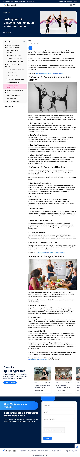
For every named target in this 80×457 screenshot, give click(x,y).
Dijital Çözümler (31, 450)
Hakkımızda (62, 1)
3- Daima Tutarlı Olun (12, 76)
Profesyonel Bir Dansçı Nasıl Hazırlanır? (13, 65)
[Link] (38, 43)
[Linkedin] (34, 43)
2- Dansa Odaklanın (12, 73)
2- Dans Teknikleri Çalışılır (14, 55)
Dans (8, 12)
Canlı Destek (69, 1)
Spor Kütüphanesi (43, 450)
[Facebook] (28, 43)
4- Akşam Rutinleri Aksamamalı (15, 61)
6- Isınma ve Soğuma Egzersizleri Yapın (12, 86)
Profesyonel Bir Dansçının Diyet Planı (14, 91)
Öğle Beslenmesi (11, 98)
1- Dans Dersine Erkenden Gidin (15, 70)
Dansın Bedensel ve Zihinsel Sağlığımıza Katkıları (51, 252)
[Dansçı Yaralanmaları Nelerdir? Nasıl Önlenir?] (42, 373)
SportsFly (23, 450)
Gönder (47, 438)
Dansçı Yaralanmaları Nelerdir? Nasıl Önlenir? (42, 386)
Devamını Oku (38, 390)
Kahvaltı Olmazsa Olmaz (13, 95)
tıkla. (33, 1)
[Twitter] (31, 43)
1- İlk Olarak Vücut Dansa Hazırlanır (13, 51)
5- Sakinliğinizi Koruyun (13, 82)
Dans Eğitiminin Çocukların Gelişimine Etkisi (63, 386)
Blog (4, 12)
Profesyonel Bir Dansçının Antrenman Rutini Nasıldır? (12, 46)
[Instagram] (67, 450)
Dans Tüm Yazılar (10, 382)
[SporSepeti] (10, 5)
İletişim (76, 1)
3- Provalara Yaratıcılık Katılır (14, 58)
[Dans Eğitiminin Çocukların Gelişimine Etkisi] (63, 373)
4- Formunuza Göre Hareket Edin (15, 79)
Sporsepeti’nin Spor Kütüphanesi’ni (37, 359)
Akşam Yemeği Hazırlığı (13, 101)
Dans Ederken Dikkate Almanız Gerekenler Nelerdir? (49, 73)
